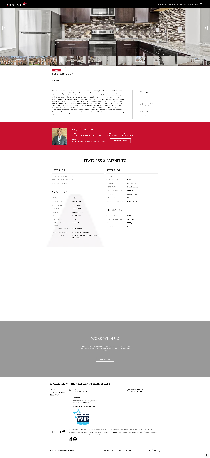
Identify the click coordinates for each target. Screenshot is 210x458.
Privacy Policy (125, 450)
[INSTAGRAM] (154, 450)
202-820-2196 (112, 135)
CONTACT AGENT (120, 141)
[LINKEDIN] (158, 450)
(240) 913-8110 (136, 391)
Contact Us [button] (105, 359)
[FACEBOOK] (149, 450)
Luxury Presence (67, 450)
